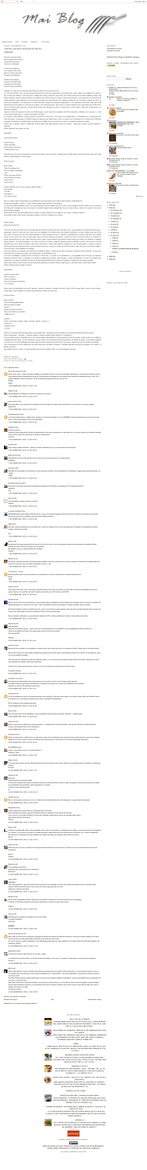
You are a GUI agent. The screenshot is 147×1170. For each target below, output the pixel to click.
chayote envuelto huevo (124, 147)
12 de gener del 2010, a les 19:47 (23, 963)
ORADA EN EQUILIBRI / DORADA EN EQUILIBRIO (79, 1095)
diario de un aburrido (116, 133)
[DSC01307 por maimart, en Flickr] (8, 52)
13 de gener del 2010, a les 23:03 (23, 992)
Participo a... (35, 42)
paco (10, 711)
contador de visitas (113, 50)
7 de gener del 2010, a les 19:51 (22, 463)
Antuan (10, 844)
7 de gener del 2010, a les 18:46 (22, 422)
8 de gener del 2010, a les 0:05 (22, 640)
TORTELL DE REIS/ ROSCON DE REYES (23, 49)
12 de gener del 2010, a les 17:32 (23, 946)
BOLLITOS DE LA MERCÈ (80, 1019)
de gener (114, 235)
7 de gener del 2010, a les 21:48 (22, 519)
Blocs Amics (45, 42)
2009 (111, 256)
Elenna (10, 864)
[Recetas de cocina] (74, 1136)
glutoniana (12, 951)
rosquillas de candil (76, 1091)
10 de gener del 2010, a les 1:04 (22, 770)
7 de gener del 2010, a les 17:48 (22, 396)
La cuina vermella (14, 511)
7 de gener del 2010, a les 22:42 (22, 566)
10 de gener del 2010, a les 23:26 (23, 822)
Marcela (11, 623)
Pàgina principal (7, 42)
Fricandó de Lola (114, 160)
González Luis (13, 678)
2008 (111, 259)
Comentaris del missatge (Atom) (25, 1003)
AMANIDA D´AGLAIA (80, 1066)
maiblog (54, 1146)
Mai (9, 968)
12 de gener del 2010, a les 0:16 (22, 909)
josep (10, 444)
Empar (10, 760)
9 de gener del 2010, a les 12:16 (22, 742)
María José (12, 455)
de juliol (114, 224)
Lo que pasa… (13, 571)
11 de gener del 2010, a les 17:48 (23, 874)
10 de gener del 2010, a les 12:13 (23, 792)
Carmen (11, 645)
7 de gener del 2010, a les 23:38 (22, 618)
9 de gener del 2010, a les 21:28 (22, 755)
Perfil (16, 42)
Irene (10, 914)
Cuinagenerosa (13, 414)
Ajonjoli (11, 427)
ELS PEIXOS (12, 747)
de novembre (115, 213)
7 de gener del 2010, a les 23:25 (22, 594)
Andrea (10, 775)
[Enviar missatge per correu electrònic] (24, 358)
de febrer (114, 232)
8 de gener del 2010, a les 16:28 (22, 706)
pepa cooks (12, 401)
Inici (52, 999)
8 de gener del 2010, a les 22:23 (22, 716)
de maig (113, 227)
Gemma (11, 721)
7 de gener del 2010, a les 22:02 (22, 536)
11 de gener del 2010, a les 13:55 (23, 859)
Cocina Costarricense (116, 146)
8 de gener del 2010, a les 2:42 (22, 673)
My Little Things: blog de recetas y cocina (123, 158)
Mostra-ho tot (139, 196)
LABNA (76, 1044)
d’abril (113, 230)
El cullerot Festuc (14, 483)
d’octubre (114, 216)
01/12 (114, 243)
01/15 (114, 240)
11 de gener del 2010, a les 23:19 (23, 891)
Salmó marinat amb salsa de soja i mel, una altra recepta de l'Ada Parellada (127, 174)
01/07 (114, 246)
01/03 (114, 252)
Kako (10, 827)
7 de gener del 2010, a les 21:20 (22, 506)
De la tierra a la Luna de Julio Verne (128, 135)
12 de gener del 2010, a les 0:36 (22, 928)
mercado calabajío (115, 108)
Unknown (11, 734)
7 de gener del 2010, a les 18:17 (22, 409)
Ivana (10, 498)
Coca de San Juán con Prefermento (128, 185)
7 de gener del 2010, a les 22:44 (22, 581)
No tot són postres (14, 371)
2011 (111, 205)
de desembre (115, 210)
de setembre (115, 218)
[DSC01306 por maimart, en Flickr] (9, 222)
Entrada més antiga (94, 999)
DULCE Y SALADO (115, 183)
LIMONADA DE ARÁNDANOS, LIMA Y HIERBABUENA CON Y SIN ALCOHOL (128, 123)
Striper (10, 391)
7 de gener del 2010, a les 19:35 (22, 439)
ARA (9, 524)
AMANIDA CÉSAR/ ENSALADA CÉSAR (79, 1055)
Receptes (25, 42)
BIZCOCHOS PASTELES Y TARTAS (22, 360)
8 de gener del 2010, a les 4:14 (22, 688)
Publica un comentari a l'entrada (15, 996)
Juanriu (11, 468)
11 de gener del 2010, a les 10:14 (23, 839)
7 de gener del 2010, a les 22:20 (22, 553)
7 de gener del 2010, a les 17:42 (22, 386)
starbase (11, 797)
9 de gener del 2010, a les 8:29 (22, 729)
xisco (10, 879)
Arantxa (11, 693)
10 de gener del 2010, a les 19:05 (23, 803)
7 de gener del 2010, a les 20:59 (22, 493)
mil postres (113, 120)
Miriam (10, 558)
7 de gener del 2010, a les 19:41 (22, 450)
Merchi (10, 896)
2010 (111, 208)
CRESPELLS (79, 1120)
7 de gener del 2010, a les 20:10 (22, 478)
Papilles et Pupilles (115, 97)
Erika (10, 541)
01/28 (114, 238)
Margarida (11, 807)
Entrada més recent (10, 999)
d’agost (113, 221)
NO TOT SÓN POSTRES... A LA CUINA (121, 171)
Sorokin (11, 599)
